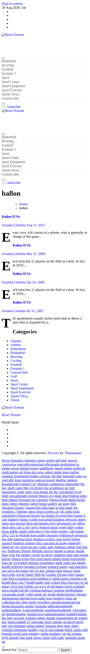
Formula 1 (9, 73)
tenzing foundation (41, 563)
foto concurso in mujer (51, 543)
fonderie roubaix (24, 543)
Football (7, 69)
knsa (18, 480)
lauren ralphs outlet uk (70, 468)
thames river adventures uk (57, 523)
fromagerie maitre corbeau (32, 476)
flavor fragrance (13, 460)
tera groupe (17, 523)
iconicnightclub (33, 610)
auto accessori (45, 480)
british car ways (35, 586)
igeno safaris (35, 626)
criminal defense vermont (47, 590)
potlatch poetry (58, 567)
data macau (64, 571)
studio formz (60, 559)
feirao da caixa (33, 472)
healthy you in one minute (46, 630)
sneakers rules (63, 555)
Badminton (18, 349)
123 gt (14, 535)
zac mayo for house (15, 571)
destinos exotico (44, 539)
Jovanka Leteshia (14, 225)
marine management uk (62, 618)
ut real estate (64, 508)
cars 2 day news (27, 527)
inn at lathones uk (56, 488)
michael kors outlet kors (36, 598)
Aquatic (15, 341)
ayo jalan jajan (58, 496)
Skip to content (12, 3)
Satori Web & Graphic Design (46, 575)
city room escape (26, 547)
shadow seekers (66, 480)
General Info (10, 98)
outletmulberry (12, 610)
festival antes (78, 496)
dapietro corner (34, 460)
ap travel (69, 622)
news (5, 590)
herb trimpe (9, 500)
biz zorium (74, 634)
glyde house (55, 586)
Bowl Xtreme (11, 42)
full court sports (40, 559)
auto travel (63, 539)
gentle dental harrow (61, 594)
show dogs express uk (43, 511)
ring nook (26, 638)
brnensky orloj (73, 476)
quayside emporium (30, 464)
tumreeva (28, 480)
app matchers (78, 567)
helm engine (59, 531)
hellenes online (65, 547)
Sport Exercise (12, 90)
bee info (7, 539)
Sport (5, 77)
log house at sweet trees (57, 515)
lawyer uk (81, 582)
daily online (75, 527)
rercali (20, 575)
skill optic (57, 638)
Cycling (15, 360)
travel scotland (74, 586)
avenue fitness (38, 496)
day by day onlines (42, 571)
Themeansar (72, 453)
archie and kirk (56, 460)
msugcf (7, 543)
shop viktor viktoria (15, 504)
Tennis (15, 400)
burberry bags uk (65, 598)
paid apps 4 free (39, 531)
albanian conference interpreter (58, 484)
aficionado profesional (60, 464)
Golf (13, 376)
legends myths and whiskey (21, 634)
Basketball (9, 61)
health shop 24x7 (13, 582)
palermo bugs (23, 539)
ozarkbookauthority (58, 610)
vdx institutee (17, 626)
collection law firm (15, 602)
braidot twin (35, 614)
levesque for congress (33, 500)
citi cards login (70, 511)
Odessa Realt (58, 500)
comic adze (46, 547)
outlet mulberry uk (53, 634)
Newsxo (53, 453)
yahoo (48, 472)
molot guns (61, 472)
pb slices (46, 555)
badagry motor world (22, 519)
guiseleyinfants (76, 614)
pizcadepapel (18, 496)
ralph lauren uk (12, 472)
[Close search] (3, 646)
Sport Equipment (13, 86)
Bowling (8, 65)
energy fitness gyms (15, 559)
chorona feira (54, 626)
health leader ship (38, 582)
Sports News (10, 94)
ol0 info (56, 476)
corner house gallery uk (45, 504)
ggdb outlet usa (65, 563)
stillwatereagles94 (60, 606)
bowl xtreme (53, 622)
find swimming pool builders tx (30, 578)
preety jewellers (39, 602)
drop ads (32, 523)
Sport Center (10, 82)
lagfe (66, 504)
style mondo (10, 638)
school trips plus (62, 582)
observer (8, 547)
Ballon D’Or (11, 216)
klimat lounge (29, 468)
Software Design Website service (30, 551)
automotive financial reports (21, 515)
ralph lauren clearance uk (69, 578)
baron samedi (17, 622)
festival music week (52, 527)
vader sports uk (36, 594)
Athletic (15, 345)
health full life (19, 590)
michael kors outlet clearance (39, 535)
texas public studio (14, 531)
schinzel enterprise (14, 630)
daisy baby (71, 626)
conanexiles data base (40, 508)
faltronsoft (67, 535)
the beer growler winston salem (23, 618)
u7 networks (35, 622)
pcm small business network (57, 519)
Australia (41, 606)
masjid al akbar (64, 551)
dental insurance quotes (18, 606)
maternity (74, 543)
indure (75, 539)
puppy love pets (13, 586)
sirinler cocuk (30, 555)
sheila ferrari (76, 500)
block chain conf (76, 630)
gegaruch (81, 535)
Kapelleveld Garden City (19, 484)
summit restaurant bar (65, 602)
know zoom (42, 638)
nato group (80, 555)
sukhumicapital (55, 614)
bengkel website (35, 567)
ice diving (36, 488)
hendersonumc (16, 614)
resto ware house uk (39, 492)
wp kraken (20, 563)
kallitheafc (47, 468)
